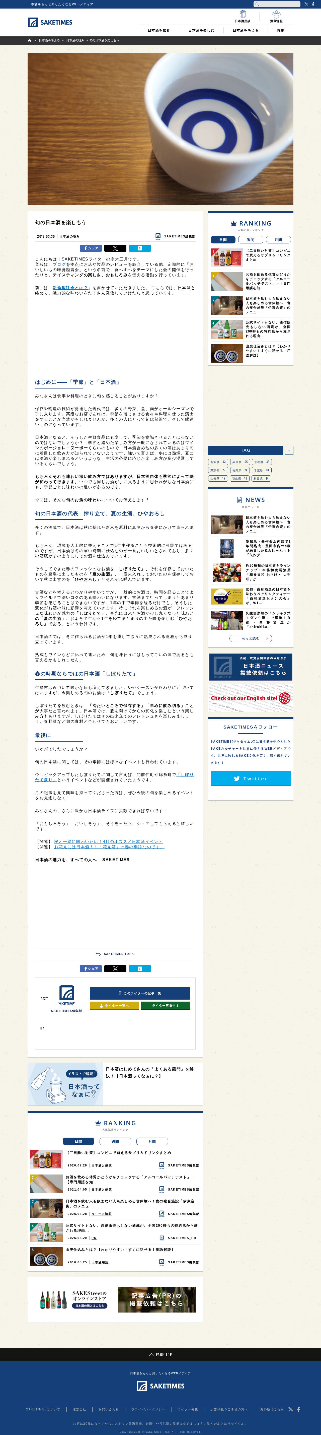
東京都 (218, 470)
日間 (79, 1141)
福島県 (240, 478)
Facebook (313, 4)
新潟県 (218, 462)
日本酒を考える (246, 30)
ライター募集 (188, 1409)
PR (94, 1238)
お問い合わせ (109, 1409)
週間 (115, 1141)
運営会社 (79, 1409)
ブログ (59, 264)
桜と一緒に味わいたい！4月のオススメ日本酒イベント (108, 841)
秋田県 (261, 478)
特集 (280, 30)
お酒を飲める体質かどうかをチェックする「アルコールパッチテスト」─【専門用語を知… (130, 1179)
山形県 (218, 478)
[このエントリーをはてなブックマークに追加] (140, 248)
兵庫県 (240, 462)
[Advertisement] (115, 338)
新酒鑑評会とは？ (70, 288)
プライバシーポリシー (148, 1409)
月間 (152, 1141)
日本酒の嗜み (69, 236)
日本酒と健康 (102, 1165)
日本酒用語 (100, 1262)
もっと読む (251, 638)
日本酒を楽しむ (201, 30)
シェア (93, 248)
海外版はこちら (272, 1409)
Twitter (306, 4)
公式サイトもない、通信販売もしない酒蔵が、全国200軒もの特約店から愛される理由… (132, 1227)
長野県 (240, 470)
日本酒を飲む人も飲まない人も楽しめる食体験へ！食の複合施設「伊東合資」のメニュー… (130, 1203)
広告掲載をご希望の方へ (229, 1409)
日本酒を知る (159, 30)
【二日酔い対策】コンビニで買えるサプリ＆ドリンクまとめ (118, 1153)
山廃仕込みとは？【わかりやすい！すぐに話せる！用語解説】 (120, 1250)
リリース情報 (102, 1214)
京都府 (262, 462)
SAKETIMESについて (43, 1409)
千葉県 (261, 470)
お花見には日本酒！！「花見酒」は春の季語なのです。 (109, 847)
